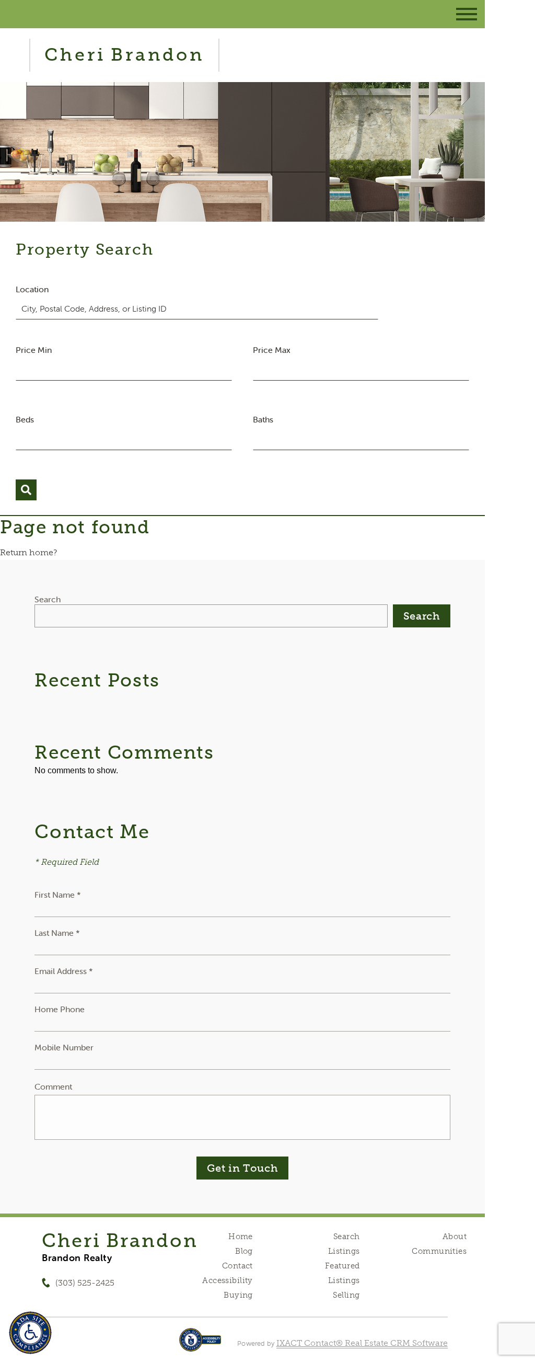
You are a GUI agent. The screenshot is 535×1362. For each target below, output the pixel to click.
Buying (238, 1295)
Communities (439, 1251)
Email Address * (63, 971)
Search (47, 599)
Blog (244, 1251)
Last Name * (57, 933)
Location (32, 289)
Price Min (34, 350)
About (455, 1236)
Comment (53, 1086)
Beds (25, 419)
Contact (237, 1266)
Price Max (271, 350)
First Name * (57, 894)
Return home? (28, 552)
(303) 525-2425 (84, 1283)
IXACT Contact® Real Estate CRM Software (362, 1343)
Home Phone (59, 1009)
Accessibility (227, 1280)
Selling (346, 1295)
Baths (263, 419)
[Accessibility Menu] (30, 1332)
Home (240, 1236)
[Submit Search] (26, 489)
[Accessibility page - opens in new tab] (200, 1345)
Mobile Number (64, 1047)
